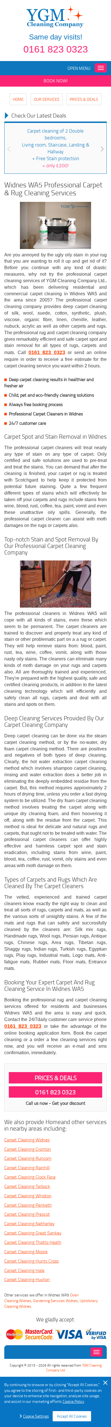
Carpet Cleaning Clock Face (30, 1177)
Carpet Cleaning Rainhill (27, 1167)
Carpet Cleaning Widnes (27, 1140)
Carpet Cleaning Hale (24, 1270)
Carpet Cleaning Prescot (27, 1214)
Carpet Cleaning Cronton (27, 1149)
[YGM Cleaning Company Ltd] (55, 15)
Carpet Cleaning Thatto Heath (32, 1242)
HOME (18, 99)
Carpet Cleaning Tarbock (27, 1186)
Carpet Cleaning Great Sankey (32, 1233)
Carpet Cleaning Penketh (28, 1205)
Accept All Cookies (72, 1416)
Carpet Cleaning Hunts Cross (31, 1261)
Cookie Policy (73, 1401)
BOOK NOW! (56, 81)
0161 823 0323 (55, 49)
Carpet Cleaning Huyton (27, 1279)
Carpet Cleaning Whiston (28, 1195)
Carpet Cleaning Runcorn (28, 1158)
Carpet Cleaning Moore (26, 1251)
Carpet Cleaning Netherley (29, 1223)
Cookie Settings (36, 1416)
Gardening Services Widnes (55, 1300)
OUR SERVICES (46, 99)
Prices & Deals (84, 99)
